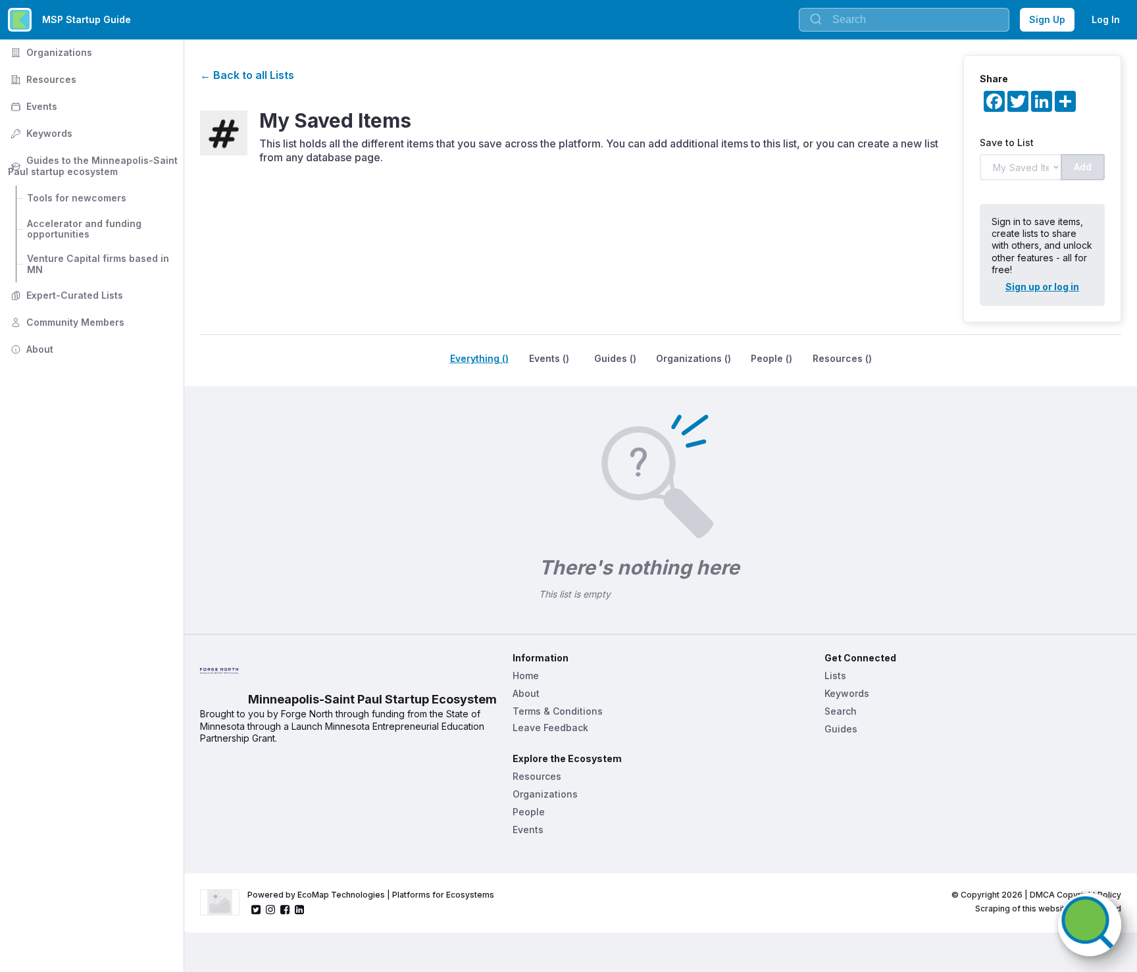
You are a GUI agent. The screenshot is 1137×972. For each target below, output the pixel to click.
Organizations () (693, 358)
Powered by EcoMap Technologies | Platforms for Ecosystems (370, 895)
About (30, 349)
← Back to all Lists (247, 75)
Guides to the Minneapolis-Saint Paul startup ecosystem (94, 166)
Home (526, 675)
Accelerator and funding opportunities (85, 229)
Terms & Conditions (558, 711)
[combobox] (904, 20)
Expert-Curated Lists (65, 295)
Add (1083, 166)
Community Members (66, 322)
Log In (1106, 19)
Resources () (842, 358)
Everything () (479, 358)
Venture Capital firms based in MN (99, 264)
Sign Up (1047, 19)
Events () (549, 358)
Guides (840, 728)
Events (32, 106)
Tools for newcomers (76, 197)
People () (771, 358)
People (529, 811)
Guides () (615, 358)
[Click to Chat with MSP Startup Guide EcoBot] (1089, 924)
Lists (835, 675)
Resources (42, 79)
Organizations (50, 52)
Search (840, 711)
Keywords (40, 133)
